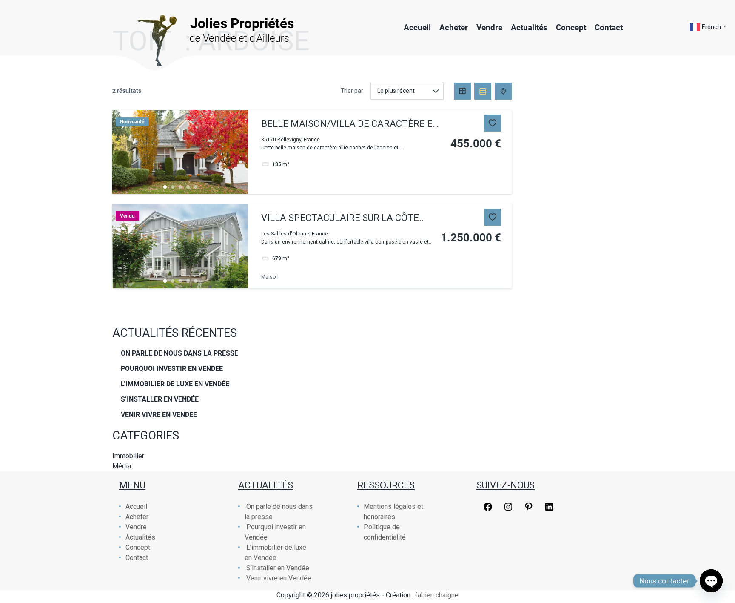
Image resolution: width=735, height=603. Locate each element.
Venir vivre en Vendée (159, 415)
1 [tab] (165, 187)
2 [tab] (172, 187)
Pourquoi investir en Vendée (172, 369)
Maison (270, 277)
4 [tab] (188, 187)
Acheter (453, 27)
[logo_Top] (204, 27)
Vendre (489, 27)
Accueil (417, 27)
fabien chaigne (437, 595)
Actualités (529, 27)
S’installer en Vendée (160, 399)
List (482, 91)
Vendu (127, 215)
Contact (609, 27)
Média (121, 466)
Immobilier (128, 456)
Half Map (503, 91)
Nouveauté (132, 121)
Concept (571, 27)
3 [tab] (180, 187)
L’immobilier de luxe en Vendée (175, 384)
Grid (462, 91)
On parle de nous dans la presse (179, 353)
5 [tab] (195, 187)
